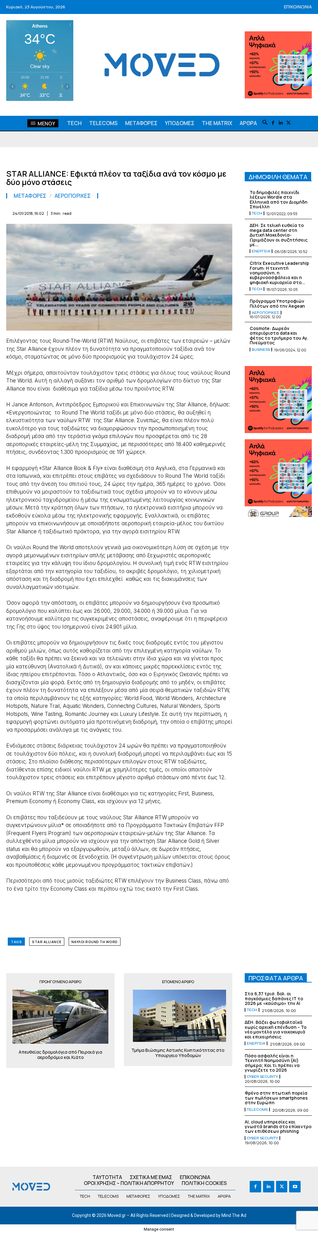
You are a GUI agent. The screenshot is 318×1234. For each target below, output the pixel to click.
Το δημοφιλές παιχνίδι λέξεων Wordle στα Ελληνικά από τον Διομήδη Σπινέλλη (278, 199)
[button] (264, 123)
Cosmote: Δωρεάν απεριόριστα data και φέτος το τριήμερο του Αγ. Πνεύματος (279, 335)
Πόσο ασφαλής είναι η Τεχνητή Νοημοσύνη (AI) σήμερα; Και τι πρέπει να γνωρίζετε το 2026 (272, 1063)
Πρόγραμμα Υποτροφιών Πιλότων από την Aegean (277, 303)
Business (261, 349)
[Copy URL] (211, 212)
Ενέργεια (261, 251)
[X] (288, 123)
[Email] (168, 212)
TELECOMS (257, 1109)
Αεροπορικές (73, 195)
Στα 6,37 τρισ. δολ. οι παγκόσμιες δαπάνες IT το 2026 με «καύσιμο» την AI (274, 998)
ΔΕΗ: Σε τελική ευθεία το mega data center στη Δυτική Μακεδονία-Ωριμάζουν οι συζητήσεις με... (278, 234)
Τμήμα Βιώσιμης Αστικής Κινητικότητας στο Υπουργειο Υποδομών (178, 1053)
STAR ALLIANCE (46, 941)
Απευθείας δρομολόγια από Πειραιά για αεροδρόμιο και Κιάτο (60, 1055)
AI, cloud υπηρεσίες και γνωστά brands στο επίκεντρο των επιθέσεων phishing (278, 1126)
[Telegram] (182, 212)
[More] (225, 212)
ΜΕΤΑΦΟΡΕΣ (30, 195)
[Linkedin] (280, 123)
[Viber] (197, 212)
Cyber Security (262, 1076)
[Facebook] (272, 123)
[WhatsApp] (140, 212)
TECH (257, 213)
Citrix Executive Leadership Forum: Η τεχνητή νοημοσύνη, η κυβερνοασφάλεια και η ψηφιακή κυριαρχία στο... (279, 272)
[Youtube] (294, 1186)
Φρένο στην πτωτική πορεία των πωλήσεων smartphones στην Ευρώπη (276, 1097)
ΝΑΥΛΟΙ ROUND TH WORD (94, 941)
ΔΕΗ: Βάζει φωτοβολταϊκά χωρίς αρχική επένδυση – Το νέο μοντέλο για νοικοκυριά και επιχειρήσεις (276, 1029)
